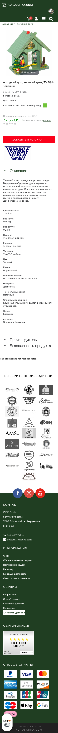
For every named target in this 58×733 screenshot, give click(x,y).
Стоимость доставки (13, 603)
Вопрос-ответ (10, 594)
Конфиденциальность (14, 573)
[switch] (7, 725)
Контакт (10, 504)
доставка (46, 120)
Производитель (23, 339)
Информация (15, 548)
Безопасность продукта (30, 345)
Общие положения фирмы (17, 560)
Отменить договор (14, 612)
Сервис (10, 587)
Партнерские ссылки (14, 564)
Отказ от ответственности (16, 578)
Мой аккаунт (9, 608)
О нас (6, 555)
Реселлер (8, 569)
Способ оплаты (11, 599)
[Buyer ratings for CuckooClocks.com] (18, 644)
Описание (18, 170)
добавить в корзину (27, 139)
